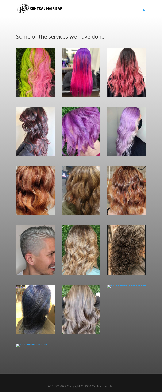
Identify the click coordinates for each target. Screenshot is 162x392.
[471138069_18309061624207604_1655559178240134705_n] (35, 155)
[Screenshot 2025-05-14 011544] (35, 344)
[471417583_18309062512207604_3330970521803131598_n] (126, 274)
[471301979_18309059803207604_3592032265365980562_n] (35, 96)
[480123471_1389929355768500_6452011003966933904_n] (35, 214)
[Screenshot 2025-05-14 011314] (126, 96)
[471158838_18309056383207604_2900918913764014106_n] (81, 274)
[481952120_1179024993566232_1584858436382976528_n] (81, 214)
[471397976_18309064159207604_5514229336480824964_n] (35, 333)
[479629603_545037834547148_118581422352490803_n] (126, 214)
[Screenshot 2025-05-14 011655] (35, 274)
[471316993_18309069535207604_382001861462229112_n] (126, 284)
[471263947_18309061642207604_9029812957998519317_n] (126, 155)
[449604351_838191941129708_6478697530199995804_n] (81, 333)
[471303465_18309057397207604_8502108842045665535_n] (81, 155)
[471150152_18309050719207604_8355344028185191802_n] (81, 96)
